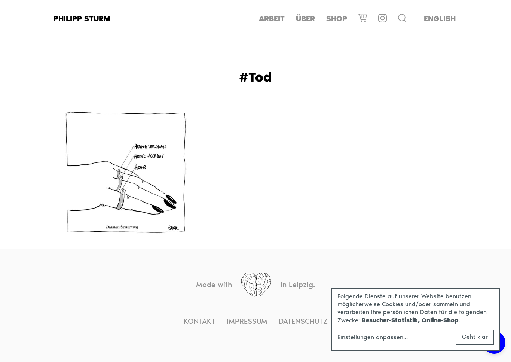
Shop (336, 18)
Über (305, 18)
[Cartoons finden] (402, 19)
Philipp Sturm (81, 18)
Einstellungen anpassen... (372, 337)
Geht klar (475, 336)
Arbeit (272, 18)
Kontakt (199, 321)
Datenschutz (303, 321)
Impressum (247, 321)
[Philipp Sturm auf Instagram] (382, 18)
